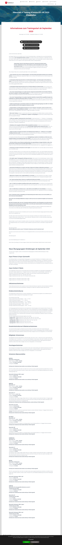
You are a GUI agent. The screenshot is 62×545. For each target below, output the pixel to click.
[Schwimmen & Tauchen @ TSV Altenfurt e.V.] (9, 3)
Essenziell (31, 539)
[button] (27, 1)
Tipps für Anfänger (53, 1)
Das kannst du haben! (24, 1)
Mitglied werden (46, 1)
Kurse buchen (32, 1)
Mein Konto (39, 1)
